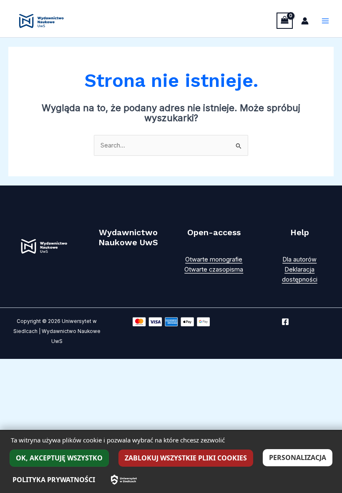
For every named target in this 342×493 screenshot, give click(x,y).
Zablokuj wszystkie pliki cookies (186, 458)
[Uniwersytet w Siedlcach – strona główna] (124, 480)
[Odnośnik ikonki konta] (305, 21)
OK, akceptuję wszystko (59, 458)
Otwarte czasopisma (213, 269)
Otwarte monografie (213, 259)
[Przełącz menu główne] (325, 21)
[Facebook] (285, 321)
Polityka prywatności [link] (54, 479)
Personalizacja (297, 457)
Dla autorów (299, 259)
